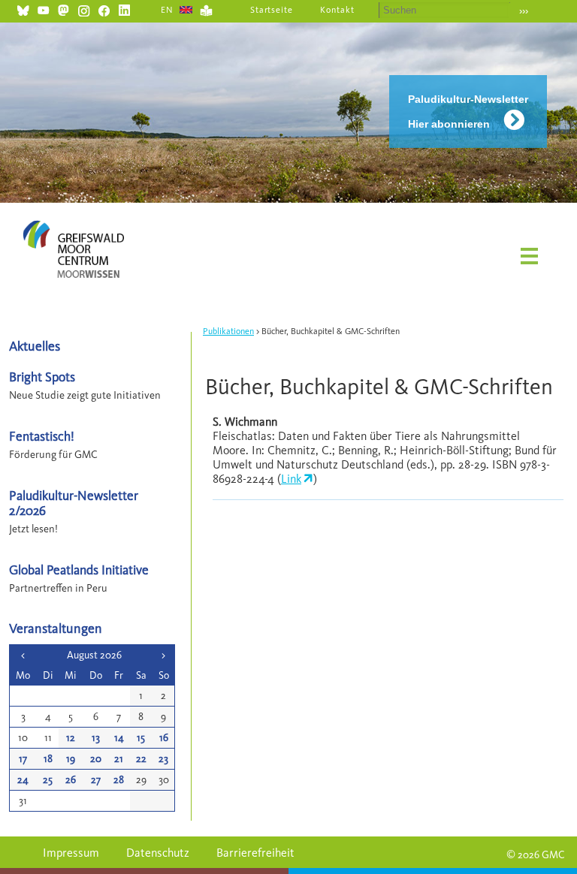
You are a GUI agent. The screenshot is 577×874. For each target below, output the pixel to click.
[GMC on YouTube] (43, 9)
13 (96, 737)
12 (70, 737)
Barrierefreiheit (255, 852)
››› (523, 11)
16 (163, 737)
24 (23, 779)
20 (95, 758)
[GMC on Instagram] (83, 9)
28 (118, 779)
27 (96, 779)
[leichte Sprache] (206, 9)
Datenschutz (157, 852)
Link (291, 479)
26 (70, 779)
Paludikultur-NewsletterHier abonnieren (468, 111)
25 (48, 779)
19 (70, 758)
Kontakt (337, 10)
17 (23, 758)
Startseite (272, 10)
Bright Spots (42, 376)
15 (141, 737)
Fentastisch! (41, 436)
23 (163, 758)
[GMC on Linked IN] (124, 9)
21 (118, 758)
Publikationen (228, 331)
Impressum (71, 852)
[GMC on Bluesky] (23, 9)
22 (141, 758)
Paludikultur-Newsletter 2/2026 (73, 502)
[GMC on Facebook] (104, 9)
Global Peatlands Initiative (79, 569)
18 (48, 758)
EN (167, 10)
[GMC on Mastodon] (63, 9)
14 (119, 737)
